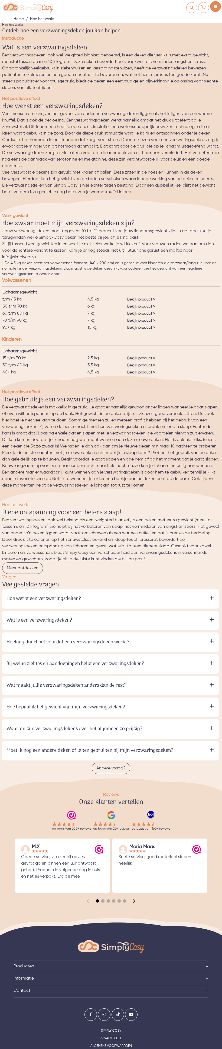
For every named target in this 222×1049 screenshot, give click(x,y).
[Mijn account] (191, 7)
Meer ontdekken (22, 568)
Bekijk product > (141, 299)
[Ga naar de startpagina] (111, 947)
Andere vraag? (111, 768)
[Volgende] (134, 901)
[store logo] (27, 7)
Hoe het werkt (42, 19)
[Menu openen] (215, 6)
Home (19, 19)
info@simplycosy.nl (20, 257)
